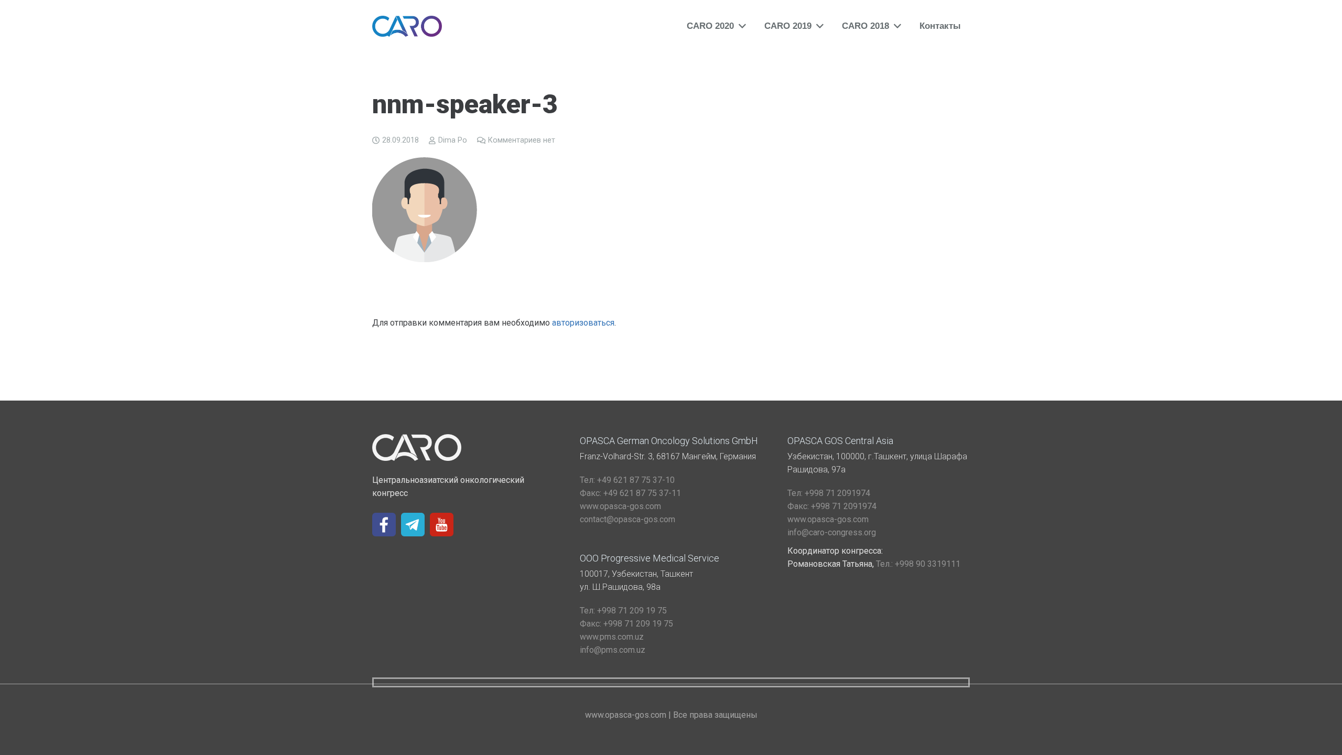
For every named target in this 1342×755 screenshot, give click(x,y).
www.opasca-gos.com (620, 506)
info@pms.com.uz (612, 650)
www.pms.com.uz (612, 637)
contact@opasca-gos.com (627, 519)
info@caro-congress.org (831, 532)
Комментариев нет (521, 140)
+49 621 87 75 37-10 (627, 480)
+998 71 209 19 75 (623, 611)
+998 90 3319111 (918, 564)
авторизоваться (583, 323)
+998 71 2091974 (828, 493)
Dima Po (452, 140)
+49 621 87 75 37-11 (630, 493)
